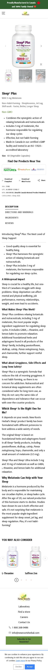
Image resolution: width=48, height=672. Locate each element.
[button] (41, 46)
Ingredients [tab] (11, 218)
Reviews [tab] (9, 223)
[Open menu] (3, 13)
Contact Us (24, 622)
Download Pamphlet (8, 180)
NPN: (4, 193)
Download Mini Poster (26, 180)
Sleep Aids (16, 196)
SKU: (3, 186)
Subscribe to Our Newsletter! (24, 640)
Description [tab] (11, 207)
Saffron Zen (31, 573)
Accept (30, 667)
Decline (18, 667)
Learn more (20, 661)
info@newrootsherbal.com (25, 633)
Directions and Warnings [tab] (19, 212)
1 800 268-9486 (20, 628)
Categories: (7, 196)
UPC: (4, 189)
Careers (24, 617)
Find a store (24, 612)
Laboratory (24, 607)
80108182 (26, 193)
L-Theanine (8, 573)
